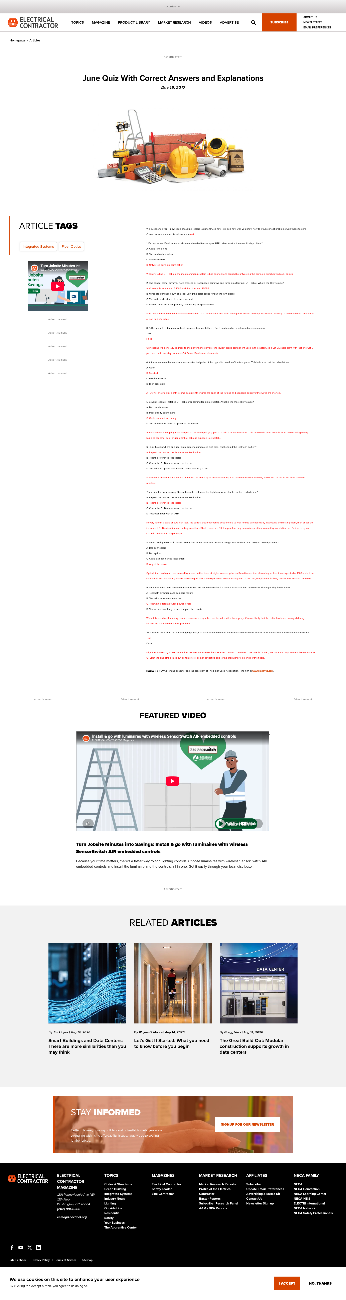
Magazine (101, 22)
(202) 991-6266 (68, 1209)
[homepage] (33, 22)
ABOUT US (310, 17)
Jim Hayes (61, 1032)
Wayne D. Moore (151, 1032)
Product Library (134, 22)
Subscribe (279, 22)
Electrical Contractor (166, 1184)
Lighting (110, 1203)
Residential (112, 1213)
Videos (205, 22)
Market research (174, 22)
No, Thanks (320, 1283)
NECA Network (305, 1208)
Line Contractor (163, 1194)
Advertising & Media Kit (263, 1194)
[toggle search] (253, 22)
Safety (109, 1218)
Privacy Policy (41, 1260)
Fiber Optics (71, 246)
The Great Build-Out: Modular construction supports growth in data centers (254, 1046)
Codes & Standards (118, 1184)
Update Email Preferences (265, 1189)
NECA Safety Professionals (313, 1213)
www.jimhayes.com (262, 670)
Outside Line (113, 1208)
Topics (77, 22)
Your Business (114, 1223)
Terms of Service (65, 1260)
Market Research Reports (217, 1184)
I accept (287, 1283)
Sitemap (87, 1260)
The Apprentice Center (120, 1228)
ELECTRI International (309, 1203)
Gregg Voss (233, 1032)
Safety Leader (162, 1189)
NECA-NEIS (302, 1199)
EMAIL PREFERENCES (317, 27)
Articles (34, 40)
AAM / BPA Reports (213, 1208)
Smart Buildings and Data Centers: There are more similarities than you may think (87, 1046)
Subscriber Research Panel (218, 1203)
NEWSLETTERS (312, 22)
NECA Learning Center (310, 1194)
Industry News (114, 1199)
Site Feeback (18, 1260)
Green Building (115, 1189)
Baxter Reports (210, 1199)
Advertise (229, 22)
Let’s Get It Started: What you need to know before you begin (171, 1043)
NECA (298, 1184)
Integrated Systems (38, 246)
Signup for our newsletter (247, 1124)
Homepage (17, 40)
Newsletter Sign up (260, 1203)
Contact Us (254, 1199)
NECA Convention (307, 1189)
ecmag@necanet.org (72, 1217)
